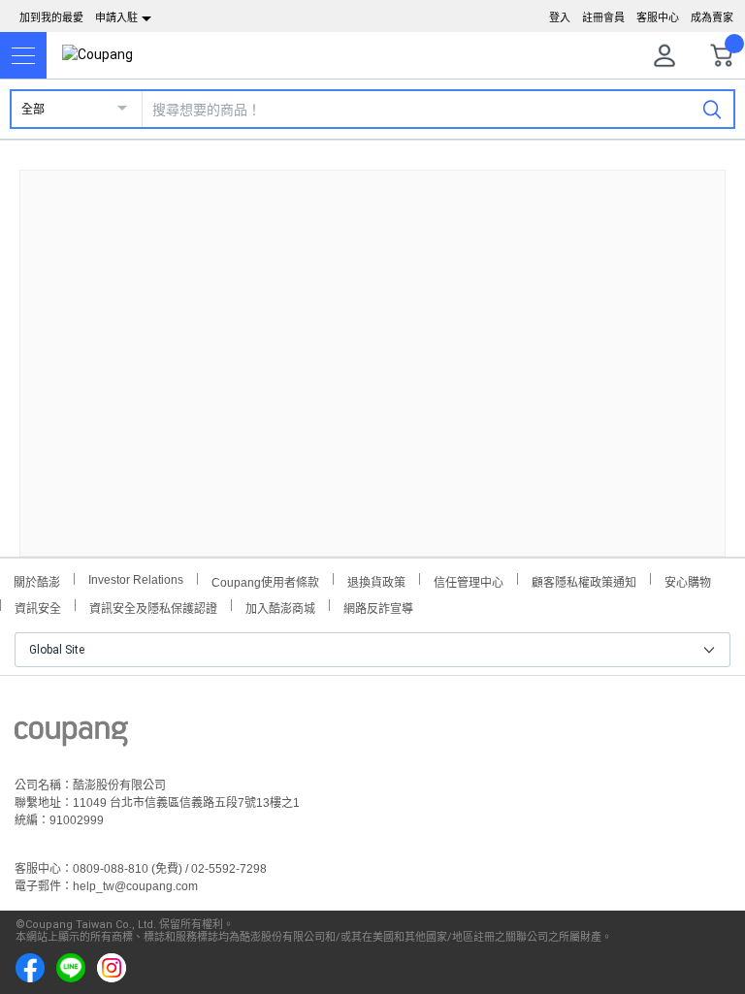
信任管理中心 (468, 580)
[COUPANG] (71, 737)
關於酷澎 (37, 580)
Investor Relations (135, 579)
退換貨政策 (376, 580)
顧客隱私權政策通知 (584, 580)
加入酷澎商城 (280, 606)
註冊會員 (603, 17)
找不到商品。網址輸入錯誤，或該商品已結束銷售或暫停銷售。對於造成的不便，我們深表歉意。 (372, 348)
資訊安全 (38, 606)
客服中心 (657, 17)
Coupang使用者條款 (265, 580)
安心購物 (687, 580)
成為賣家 (712, 17)
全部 (33, 109)
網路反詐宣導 (378, 606)
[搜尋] (712, 108)
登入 (559, 17)
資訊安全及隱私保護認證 (153, 606)
